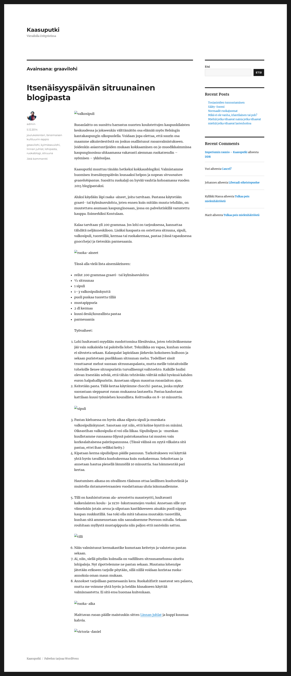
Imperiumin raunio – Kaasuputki (226, 152)
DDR (208, 156)
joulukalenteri (36, 135)
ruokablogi (34, 153)
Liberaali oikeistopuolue (244, 182)
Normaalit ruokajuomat (223, 111)
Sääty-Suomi (216, 107)
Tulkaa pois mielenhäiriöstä (241, 215)
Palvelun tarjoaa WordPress (61, 658)
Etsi (207, 66)
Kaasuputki (43, 29)
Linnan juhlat (151, 615)
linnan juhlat (35, 149)
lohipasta (51, 149)
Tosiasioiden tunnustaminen (226, 102)
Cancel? (227, 169)
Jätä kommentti (37, 158)
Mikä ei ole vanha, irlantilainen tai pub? (232, 115)
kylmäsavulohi (50, 144)
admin (31, 124)
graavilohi (33, 144)
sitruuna (47, 153)
